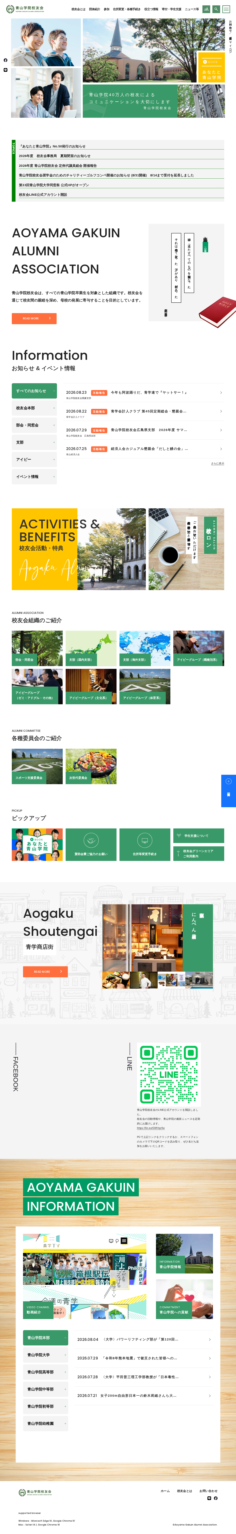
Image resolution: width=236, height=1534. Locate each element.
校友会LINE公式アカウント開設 (43, 195)
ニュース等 (192, 9)
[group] (157, 938)
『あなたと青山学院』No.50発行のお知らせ (52, 146)
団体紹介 (94, 9)
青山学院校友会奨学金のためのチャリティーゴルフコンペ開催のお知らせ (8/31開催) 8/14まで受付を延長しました (106, 175)
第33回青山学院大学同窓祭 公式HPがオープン (54, 185)
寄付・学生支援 (171, 9)
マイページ (230, 46)
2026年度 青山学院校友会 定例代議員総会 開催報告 (58, 166)
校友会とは (78, 9)
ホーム (165, 1490)
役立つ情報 (151, 9)
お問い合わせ (230, 24)
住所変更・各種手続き (127, 9)
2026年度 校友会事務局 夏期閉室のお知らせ (55, 156)
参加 (106, 9)
